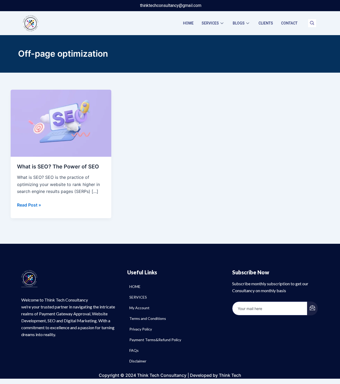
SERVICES (210, 23)
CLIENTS (265, 23)
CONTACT (289, 23)
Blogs (239, 23)
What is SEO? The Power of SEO (58, 166)
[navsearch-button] (312, 23)
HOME (188, 23)
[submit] (312, 308)
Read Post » (29, 204)
